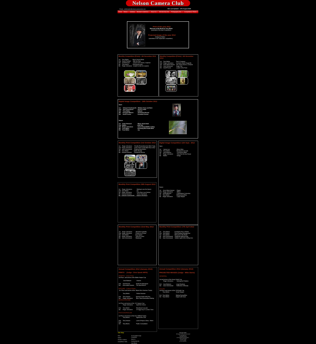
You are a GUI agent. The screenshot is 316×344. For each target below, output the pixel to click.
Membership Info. (135, 341)
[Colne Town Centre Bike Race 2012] (141, 158)
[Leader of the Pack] (171, 88)
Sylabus (119, 337)
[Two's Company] (171, 73)
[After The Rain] (141, 73)
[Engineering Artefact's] (130, 165)
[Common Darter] (182, 73)
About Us (133, 339)
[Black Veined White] (129, 73)
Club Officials (134, 343)
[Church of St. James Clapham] (129, 81)
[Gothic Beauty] (141, 165)
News (119, 335)
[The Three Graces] (171, 81)
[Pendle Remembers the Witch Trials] (130, 158)
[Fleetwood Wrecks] (130, 172)
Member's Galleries (122, 339)
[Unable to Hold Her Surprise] (129, 88)
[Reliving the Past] (141, 81)
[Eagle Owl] (182, 81)
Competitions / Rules (122, 341)
